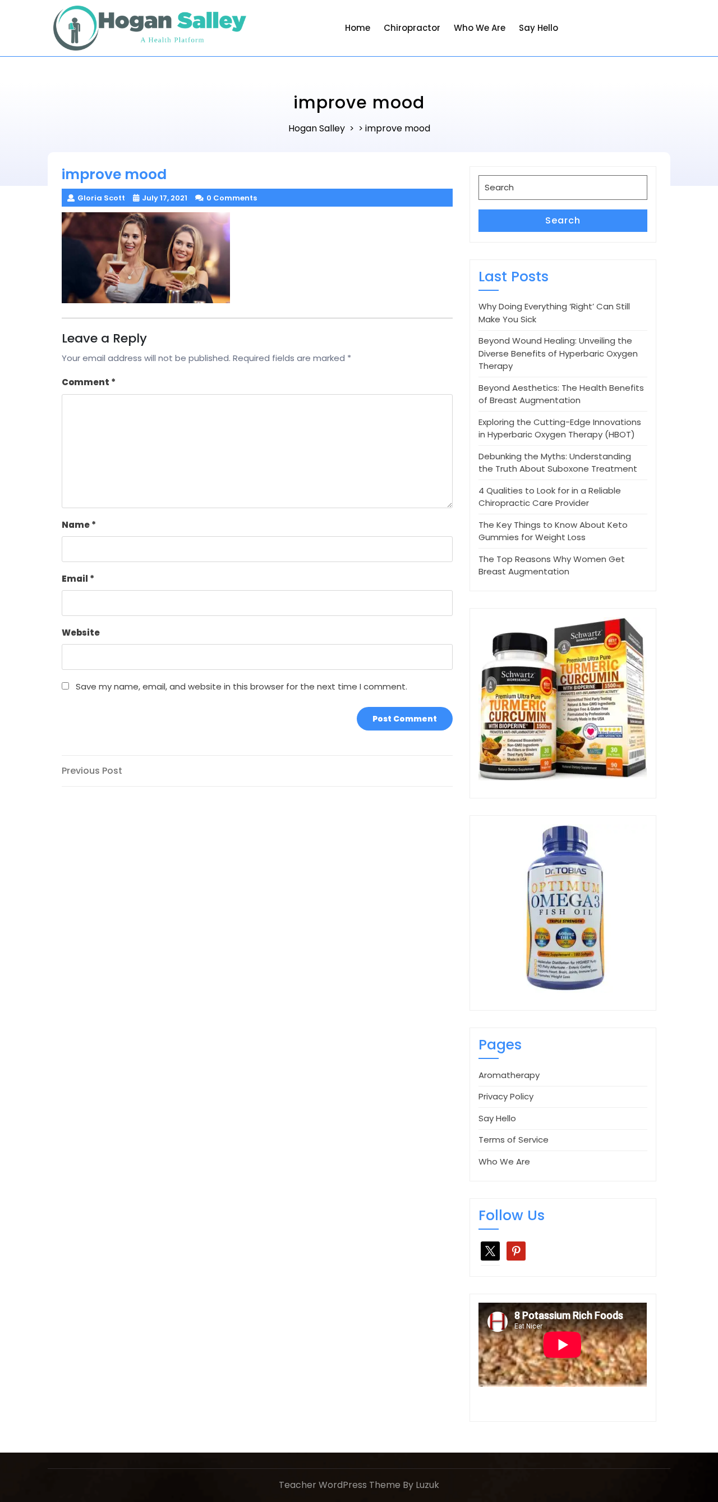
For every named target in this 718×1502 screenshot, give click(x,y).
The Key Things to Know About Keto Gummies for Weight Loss (553, 531)
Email (78, 579)
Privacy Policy (505, 1096)
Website (81, 632)
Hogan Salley (316, 128)
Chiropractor (412, 28)
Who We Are (479, 28)
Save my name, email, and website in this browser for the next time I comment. (241, 686)
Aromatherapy (509, 1075)
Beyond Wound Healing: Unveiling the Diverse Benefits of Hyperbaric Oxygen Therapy (558, 353)
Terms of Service (513, 1139)
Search (563, 220)
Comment (89, 382)
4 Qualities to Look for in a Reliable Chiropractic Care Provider (549, 497)
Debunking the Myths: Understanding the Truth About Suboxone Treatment (557, 462)
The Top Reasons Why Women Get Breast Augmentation (551, 565)
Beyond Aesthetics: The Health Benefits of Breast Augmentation (561, 394)
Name (79, 525)
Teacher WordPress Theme (340, 1484)
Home (357, 28)
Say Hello (538, 28)
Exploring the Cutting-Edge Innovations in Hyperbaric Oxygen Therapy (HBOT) (559, 428)
